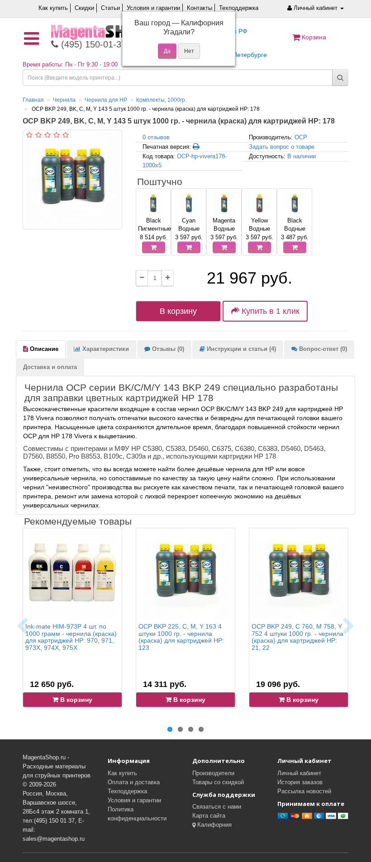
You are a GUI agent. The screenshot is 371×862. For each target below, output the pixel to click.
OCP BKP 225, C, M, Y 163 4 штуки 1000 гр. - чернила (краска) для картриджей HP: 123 (181, 637)
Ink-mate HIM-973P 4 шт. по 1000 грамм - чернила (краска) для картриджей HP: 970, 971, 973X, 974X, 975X (71, 637)
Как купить (53, 8)
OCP (301, 137)
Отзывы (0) (167, 349)
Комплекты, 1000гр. (161, 100)
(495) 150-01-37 (92, 44)
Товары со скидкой (218, 782)
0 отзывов (156, 137)
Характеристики (105, 349)
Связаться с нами (216, 806)
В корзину (178, 311)
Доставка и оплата (50, 367)
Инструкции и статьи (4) (240, 349)
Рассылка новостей (304, 791)
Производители (213, 773)
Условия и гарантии (153, 8)
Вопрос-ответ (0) (322, 349)
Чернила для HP (106, 100)
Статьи (110, 8)
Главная (33, 100)
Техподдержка (238, 8)
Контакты (199, 8)
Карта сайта (208, 815)
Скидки (84, 8)
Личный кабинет (299, 773)
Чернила (64, 100)
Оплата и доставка (134, 782)
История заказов (300, 782)
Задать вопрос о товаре (281, 146)
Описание (43, 349)
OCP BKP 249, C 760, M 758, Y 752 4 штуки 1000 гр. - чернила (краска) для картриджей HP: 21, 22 (297, 637)
